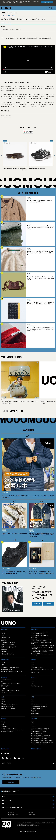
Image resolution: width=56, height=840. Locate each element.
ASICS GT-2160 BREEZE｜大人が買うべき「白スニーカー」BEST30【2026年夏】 (19, 401)
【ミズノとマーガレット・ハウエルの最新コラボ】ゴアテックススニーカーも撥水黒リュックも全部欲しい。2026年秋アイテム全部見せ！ (40, 227)
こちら (38, 825)
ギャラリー (4, 531)
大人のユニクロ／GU (31, 326)
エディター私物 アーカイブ (8, 15)
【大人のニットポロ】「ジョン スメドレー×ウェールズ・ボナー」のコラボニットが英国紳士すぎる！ (39, 201)
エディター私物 (8, 22)
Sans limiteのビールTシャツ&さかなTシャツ (11, 29)
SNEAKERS (3, 568)
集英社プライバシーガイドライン (13, 814)
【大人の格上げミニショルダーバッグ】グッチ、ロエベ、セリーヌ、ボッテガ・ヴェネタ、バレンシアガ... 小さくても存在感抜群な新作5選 (40, 278)
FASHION (8, 182)
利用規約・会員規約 (32, 814)
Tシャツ (3, 22)
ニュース (29, 198)
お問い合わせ (31, 812)
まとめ (29, 275)
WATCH (30, 568)
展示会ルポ (4, 494)
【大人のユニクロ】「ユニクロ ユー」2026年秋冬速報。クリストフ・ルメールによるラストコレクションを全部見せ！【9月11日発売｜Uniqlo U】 (40, 329)
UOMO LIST (4, 399)
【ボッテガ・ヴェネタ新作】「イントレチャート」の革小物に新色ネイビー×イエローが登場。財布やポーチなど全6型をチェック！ (40, 304)
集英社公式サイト (11, 812)
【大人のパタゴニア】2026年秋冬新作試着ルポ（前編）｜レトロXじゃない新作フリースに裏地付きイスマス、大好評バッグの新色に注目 (41, 535)
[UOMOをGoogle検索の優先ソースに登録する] (28, 132)
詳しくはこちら (47, 2)
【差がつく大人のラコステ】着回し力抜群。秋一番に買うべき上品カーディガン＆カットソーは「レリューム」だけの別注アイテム (40, 253)
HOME (2, 182)
